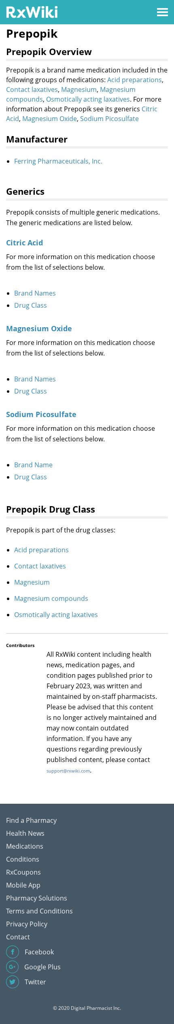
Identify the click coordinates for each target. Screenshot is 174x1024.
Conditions (22, 859)
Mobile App (23, 885)
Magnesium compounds (51, 598)
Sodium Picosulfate (109, 118)
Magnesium (79, 89)
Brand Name (33, 464)
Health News (25, 833)
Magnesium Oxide (49, 118)
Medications (24, 846)
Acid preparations (134, 79)
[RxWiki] (31, 11)
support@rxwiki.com (68, 771)
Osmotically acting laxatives (88, 99)
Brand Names (35, 293)
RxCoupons (23, 872)
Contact (18, 936)
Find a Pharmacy (31, 820)
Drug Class (30, 305)
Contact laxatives (32, 89)
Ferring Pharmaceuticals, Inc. (58, 161)
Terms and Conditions (39, 911)
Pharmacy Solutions (36, 898)
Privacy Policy (26, 924)
